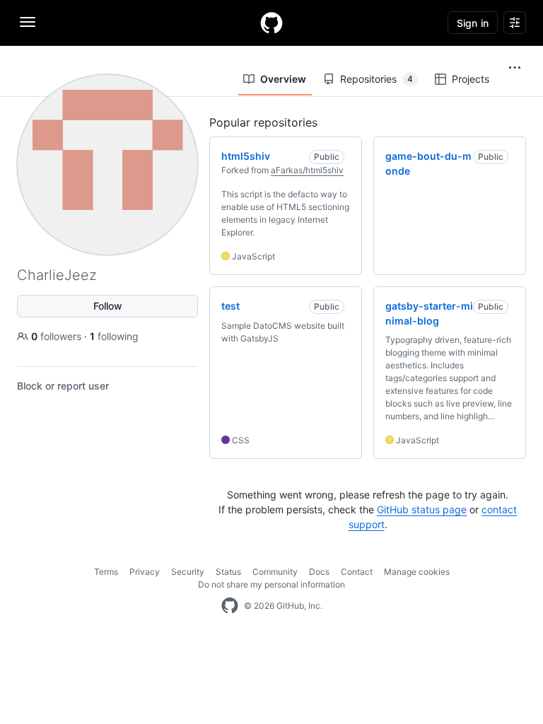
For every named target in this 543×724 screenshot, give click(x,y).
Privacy (144, 571)
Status (228, 571)
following (114, 336)
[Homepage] (271, 22)
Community (275, 571)
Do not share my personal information (271, 584)
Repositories (376, 79)
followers (57, 336)
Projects (470, 79)
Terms (106, 571)
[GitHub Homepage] (229, 606)
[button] (514, 68)
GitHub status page (422, 509)
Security (187, 571)
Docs (319, 571)
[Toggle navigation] (27, 22)
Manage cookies (417, 571)
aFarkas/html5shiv (307, 170)
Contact (357, 571)
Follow (107, 306)
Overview (283, 79)
